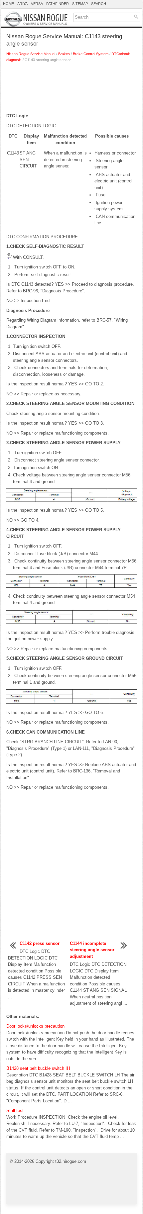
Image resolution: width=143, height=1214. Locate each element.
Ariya (22, 4)
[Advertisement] (71, 89)
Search (98, 4)
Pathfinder (57, 4)
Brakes (64, 54)
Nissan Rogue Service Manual (30, 54)
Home (8, 4)
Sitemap (80, 4)
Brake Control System (90, 54)
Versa (37, 4)
